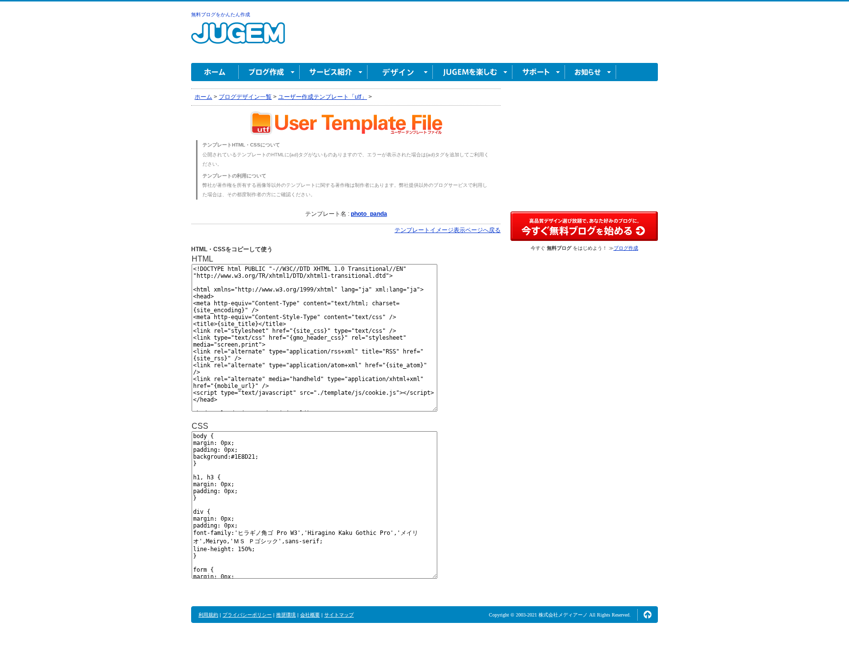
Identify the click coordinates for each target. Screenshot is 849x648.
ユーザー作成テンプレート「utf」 (322, 96)
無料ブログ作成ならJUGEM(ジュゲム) (238, 39)
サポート (538, 72)
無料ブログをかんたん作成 (220, 14)
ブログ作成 (269, 72)
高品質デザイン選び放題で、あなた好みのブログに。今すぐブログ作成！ (584, 226)
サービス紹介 (334, 72)
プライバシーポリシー (247, 615)
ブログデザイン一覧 (245, 96)
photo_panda (369, 213)
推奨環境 (286, 615)
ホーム (215, 72)
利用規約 (208, 615)
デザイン (400, 72)
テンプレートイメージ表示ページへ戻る (448, 230)
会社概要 (310, 615)
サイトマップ (339, 615)
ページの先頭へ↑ (647, 614)
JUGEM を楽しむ (472, 72)
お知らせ (590, 72)
